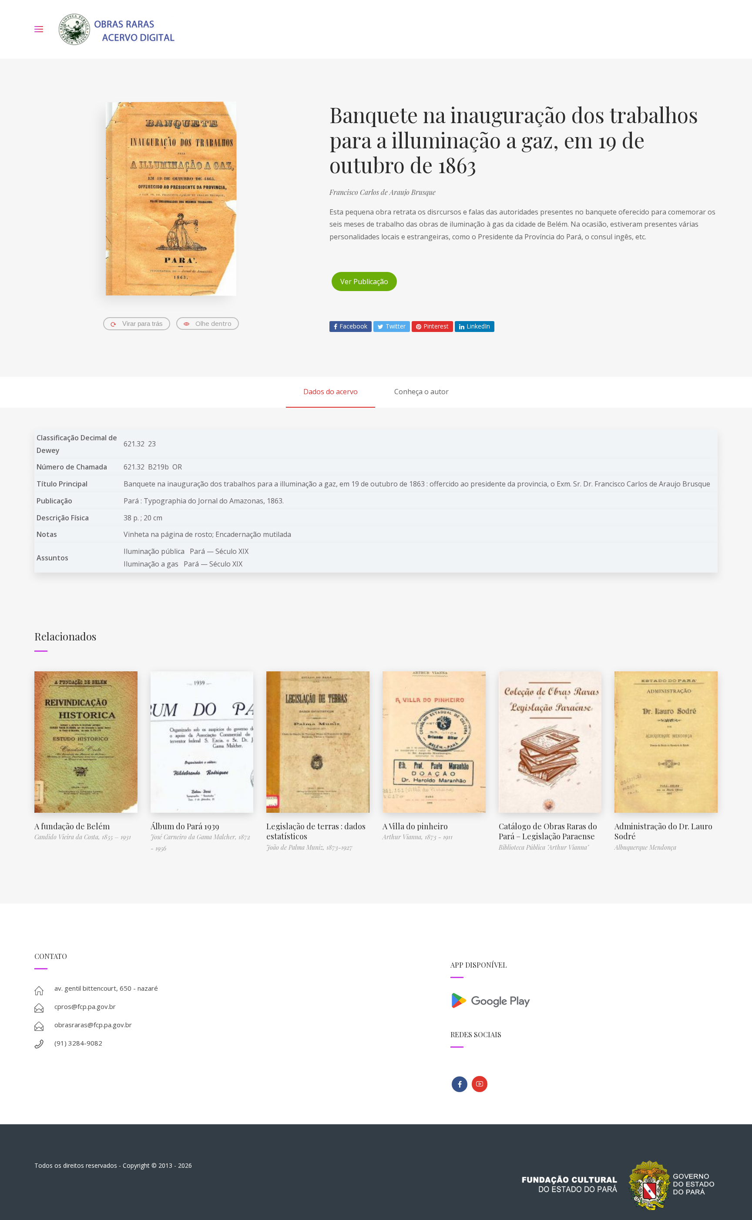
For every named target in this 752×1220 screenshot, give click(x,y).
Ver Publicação (364, 281)
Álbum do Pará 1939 (185, 826)
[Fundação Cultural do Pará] (479, 1084)
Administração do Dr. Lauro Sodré (663, 831)
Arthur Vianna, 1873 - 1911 (418, 837)
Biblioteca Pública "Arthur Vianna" (544, 847)
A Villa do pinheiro (415, 826)
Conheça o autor (421, 391)
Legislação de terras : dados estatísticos (316, 831)
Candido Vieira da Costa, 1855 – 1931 (82, 837)
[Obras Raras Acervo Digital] (116, 29)
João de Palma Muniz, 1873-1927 (309, 847)
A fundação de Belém (72, 826)
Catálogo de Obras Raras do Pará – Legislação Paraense (548, 831)
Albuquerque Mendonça (645, 847)
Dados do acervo (330, 391)
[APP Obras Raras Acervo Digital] (584, 999)
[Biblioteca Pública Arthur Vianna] (459, 1084)
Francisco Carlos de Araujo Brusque (382, 192)
